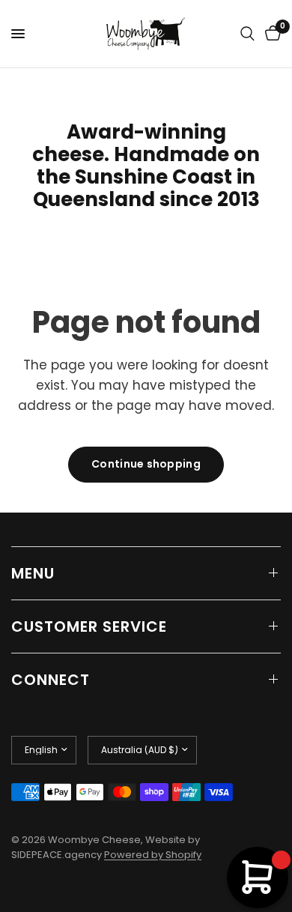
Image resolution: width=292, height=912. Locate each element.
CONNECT (50, 679)
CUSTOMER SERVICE (89, 626)
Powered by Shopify (152, 855)
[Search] (247, 33)
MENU (33, 573)
